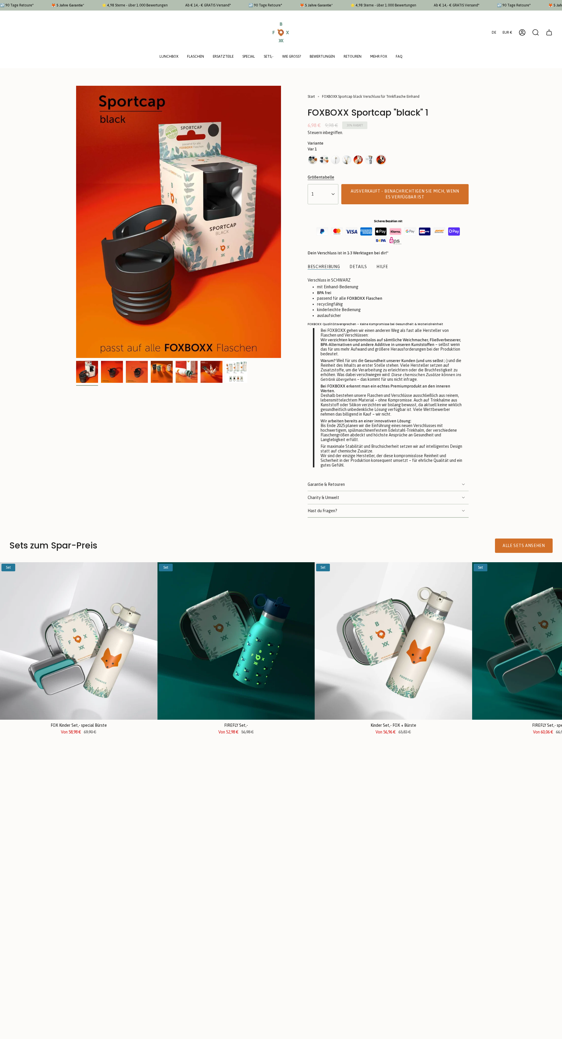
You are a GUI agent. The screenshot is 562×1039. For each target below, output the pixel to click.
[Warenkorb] (549, 32)
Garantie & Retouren (326, 484)
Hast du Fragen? (322, 510)
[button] (169, 57)
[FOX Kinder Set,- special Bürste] (78, 641)
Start (311, 97)
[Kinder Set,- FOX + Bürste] (393, 641)
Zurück (76, 222)
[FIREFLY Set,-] (236, 641)
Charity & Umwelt (323, 497)
